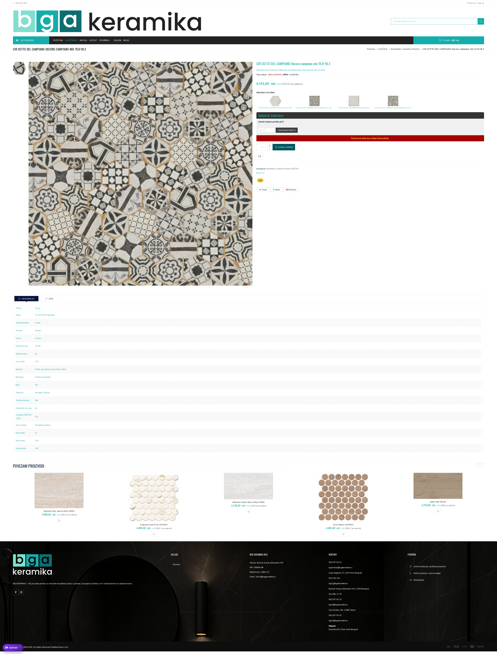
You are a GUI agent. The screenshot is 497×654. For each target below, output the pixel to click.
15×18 (37, 346)
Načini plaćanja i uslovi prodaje (427, 573)
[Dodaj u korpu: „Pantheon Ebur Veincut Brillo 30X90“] (59, 520)
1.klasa (38, 338)
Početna (371, 48)
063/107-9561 (22, 3)
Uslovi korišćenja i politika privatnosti (430, 566)
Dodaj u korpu (285, 147)
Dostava (176, 564)
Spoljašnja (45, 369)
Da (36, 408)
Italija (37, 322)
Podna (37, 369)
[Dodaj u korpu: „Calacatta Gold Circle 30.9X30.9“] (153, 533)
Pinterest (292, 189)
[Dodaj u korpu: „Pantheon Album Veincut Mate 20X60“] (248, 511)
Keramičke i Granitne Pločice (405, 48)
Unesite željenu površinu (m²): (271, 122)
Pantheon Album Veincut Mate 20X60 (249, 502)
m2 (36, 353)
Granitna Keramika (43, 377)
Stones (38, 330)
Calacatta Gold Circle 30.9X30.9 (153, 524)
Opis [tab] (50, 298)
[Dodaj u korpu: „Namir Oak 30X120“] (438, 510)
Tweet (264, 189)
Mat (36, 400)
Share (277, 189)
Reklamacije (419, 580)
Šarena (46, 392)
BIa (36, 416)
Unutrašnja (55, 369)
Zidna (63, 369)
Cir (263, 173)
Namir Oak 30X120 (438, 502)
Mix (36, 385)
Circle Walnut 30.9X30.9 (343, 524)
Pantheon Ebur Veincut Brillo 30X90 (59, 511)
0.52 (37, 361)
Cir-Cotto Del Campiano (45, 315)
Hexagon (39, 392)
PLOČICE (382, 48)
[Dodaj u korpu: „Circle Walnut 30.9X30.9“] (343, 533)
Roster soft (63, 647)
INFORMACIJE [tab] (27, 298)
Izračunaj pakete (287, 130)
